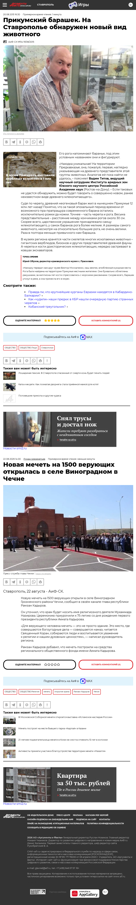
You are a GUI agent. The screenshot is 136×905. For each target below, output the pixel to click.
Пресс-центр (63, 815)
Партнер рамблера (57, 892)
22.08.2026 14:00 (12, 459)
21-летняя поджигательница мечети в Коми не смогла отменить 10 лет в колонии (63, 739)
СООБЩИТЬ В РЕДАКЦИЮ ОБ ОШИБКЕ (46, 827)
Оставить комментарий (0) (106, 321)
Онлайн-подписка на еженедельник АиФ (50, 819)
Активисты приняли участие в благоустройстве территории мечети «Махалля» (62, 751)
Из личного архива (13, 133)
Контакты (104, 819)
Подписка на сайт (86, 819)
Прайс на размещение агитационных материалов (55, 823)
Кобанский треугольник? (47, 306)
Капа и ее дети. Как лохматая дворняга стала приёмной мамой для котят (58, 384)
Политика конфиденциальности (105, 823)
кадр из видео (43, 573)
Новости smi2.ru (15, 448)
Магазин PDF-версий (97, 815)
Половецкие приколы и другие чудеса (39, 395)
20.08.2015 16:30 (11, 14)
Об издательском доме (40, 815)
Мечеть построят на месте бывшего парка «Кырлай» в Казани (52, 728)
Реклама (78, 815)
